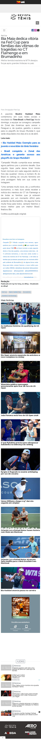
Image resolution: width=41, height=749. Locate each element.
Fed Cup (4, 292)
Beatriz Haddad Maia (15, 292)
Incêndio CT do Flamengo (9, 295)
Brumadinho (26, 292)
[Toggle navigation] (4, 30)
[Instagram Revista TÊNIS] (35, 30)
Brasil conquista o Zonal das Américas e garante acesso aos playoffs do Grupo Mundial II (20, 154)
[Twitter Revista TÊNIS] (38, 30)
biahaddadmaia (28, 277)
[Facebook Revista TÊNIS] (32, 30)
